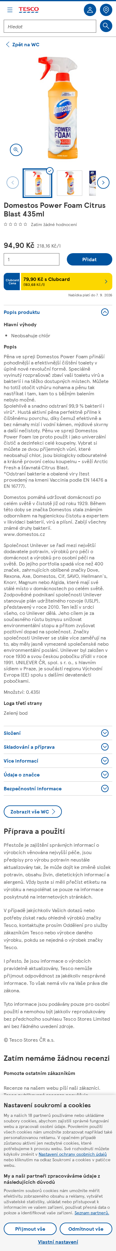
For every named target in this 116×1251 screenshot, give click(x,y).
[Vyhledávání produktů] (106, 26)
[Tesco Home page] (29, 10)
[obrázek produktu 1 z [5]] (58, 108)
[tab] (37, 183)
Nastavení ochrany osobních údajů (73, 1154)
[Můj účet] (90, 10)
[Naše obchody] (106, 10)
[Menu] (10, 10)
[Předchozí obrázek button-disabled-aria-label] (12, 182)
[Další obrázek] (103, 182)
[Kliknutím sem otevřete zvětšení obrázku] (16, 150)
